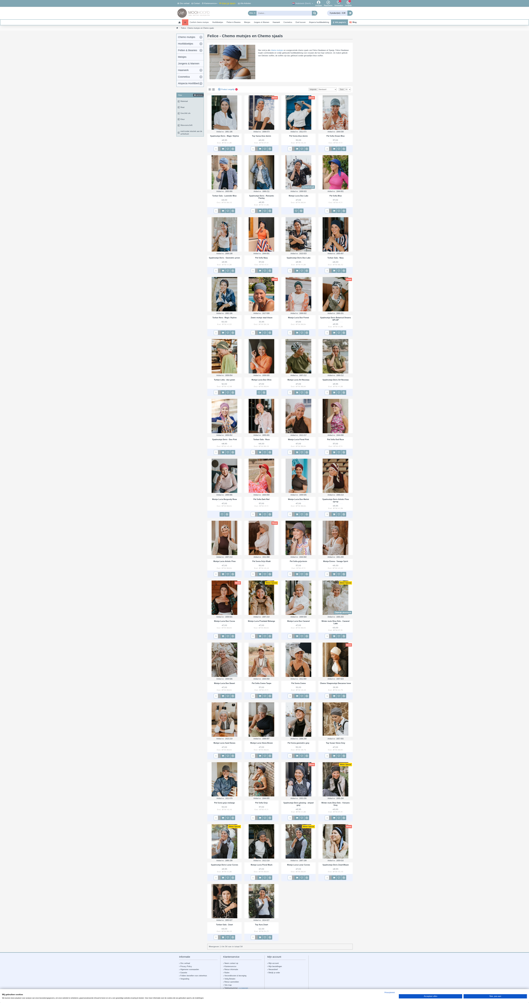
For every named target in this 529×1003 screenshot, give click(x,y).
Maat (182, 107)
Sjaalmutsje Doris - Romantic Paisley (261, 197)
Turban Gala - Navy (335, 258)
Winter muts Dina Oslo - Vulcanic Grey (335, 804)
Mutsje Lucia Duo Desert (224, 683)
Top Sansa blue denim (261, 136)
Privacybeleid (389, 992)
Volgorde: (313, 89)
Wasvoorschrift (186, 125)
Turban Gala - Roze (261, 439)
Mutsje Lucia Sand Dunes (224, 743)
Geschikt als (185, 113)
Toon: (342, 89)
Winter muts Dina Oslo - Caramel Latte (335, 622)
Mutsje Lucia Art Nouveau (298, 380)
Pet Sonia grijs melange (224, 803)
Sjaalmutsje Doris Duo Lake (298, 258)
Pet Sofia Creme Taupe (261, 683)
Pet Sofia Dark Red (261, 499)
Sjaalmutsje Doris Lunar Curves (224, 865)
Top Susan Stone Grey (335, 743)
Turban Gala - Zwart (224, 925)
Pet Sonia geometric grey (298, 743)
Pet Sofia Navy (261, 258)
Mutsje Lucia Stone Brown (261, 743)
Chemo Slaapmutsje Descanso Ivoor (335, 683)
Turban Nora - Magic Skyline (224, 318)
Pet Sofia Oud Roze (335, 439)
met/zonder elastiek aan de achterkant (191, 132)
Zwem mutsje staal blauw (261, 318)
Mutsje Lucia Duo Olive (261, 380)
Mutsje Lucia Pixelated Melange (261, 621)
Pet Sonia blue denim (298, 136)
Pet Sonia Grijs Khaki (261, 561)
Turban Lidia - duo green (224, 380)
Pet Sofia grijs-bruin (298, 561)
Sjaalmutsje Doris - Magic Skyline (224, 136)
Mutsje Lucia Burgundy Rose (224, 499)
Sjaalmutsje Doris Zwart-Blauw (335, 865)
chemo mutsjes (277, 50)
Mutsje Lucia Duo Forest (298, 318)
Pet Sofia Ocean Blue (335, 136)
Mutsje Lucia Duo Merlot (298, 499)
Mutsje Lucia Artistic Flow (224, 561)
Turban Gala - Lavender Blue (224, 196)
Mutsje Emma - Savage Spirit (335, 561)
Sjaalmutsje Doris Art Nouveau (335, 380)
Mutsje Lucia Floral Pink (298, 439)
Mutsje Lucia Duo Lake (298, 196)
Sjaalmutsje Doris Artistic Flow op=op (335, 500)
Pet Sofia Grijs (261, 803)
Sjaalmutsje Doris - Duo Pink (224, 439)
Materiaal (184, 101)
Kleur (182, 119)
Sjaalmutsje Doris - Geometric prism (224, 258)
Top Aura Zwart (261, 925)
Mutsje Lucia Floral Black (261, 865)
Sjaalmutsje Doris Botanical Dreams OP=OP (335, 319)
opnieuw (199, 95)
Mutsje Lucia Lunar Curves (298, 865)
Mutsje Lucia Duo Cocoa (224, 621)
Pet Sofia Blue (336, 196)
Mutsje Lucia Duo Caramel (298, 621)
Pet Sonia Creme (298, 683)
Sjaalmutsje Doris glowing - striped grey (298, 804)
